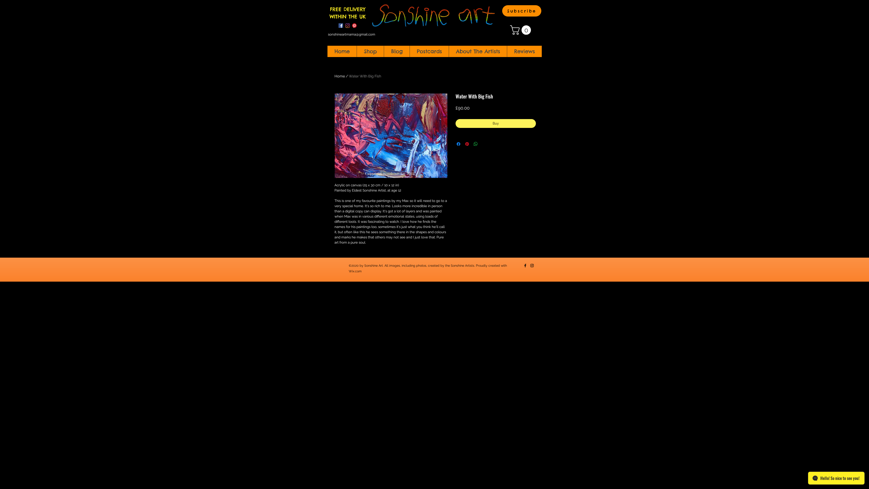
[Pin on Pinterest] (467, 144)
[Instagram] (347, 25)
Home (339, 76)
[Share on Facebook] (458, 144)
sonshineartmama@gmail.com (351, 34)
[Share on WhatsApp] (475, 144)
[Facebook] (341, 25)
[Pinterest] (354, 25)
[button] (521, 11)
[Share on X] (484, 144)
